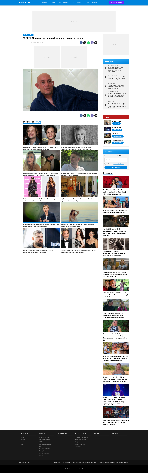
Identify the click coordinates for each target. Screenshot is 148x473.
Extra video (76, 3)
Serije (22, 437)
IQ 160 (40, 442)
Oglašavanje (85, 462)
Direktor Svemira (44, 453)
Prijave (95, 3)
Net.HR (86, 3)
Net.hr (38, 122)
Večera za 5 (78, 446)
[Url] (95, 42)
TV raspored (64, 3)
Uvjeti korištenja (65, 462)
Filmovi (23, 439)
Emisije (53, 3)
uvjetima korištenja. (118, 164)
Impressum (57, 462)
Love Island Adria (44, 437)
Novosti (45, 3)
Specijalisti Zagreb (44, 439)
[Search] (126, 3)
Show (106, 117)
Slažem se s (115, 164)
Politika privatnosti (76, 462)
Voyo (22, 444)
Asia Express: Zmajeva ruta (45, 445)
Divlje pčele (42, 451)
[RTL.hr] (24, 2)
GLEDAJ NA (114, 3)
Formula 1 (41, 455)
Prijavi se (116, 167)
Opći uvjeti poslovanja (122, 462)
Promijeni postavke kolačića (107, 462)
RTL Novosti (109, 152)
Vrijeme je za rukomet (81, 437)
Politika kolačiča (93, 462)
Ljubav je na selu (80, 444)
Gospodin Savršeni (44, 448)
